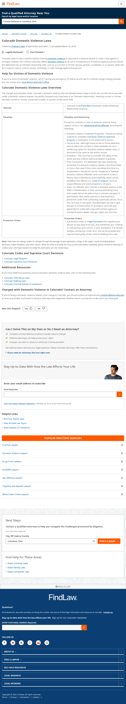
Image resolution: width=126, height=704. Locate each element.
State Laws (33, 34)
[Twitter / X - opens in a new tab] (21, 642)
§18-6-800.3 (86, 105)
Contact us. (108, 612)
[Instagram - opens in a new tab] (29, 642)
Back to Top (64, 586)
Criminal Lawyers (10, 445)
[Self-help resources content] (121, 667)
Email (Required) (11, 389)
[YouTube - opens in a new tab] (12, 642)
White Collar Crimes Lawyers (15, 494)
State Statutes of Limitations (17, 427)
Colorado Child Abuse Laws (17, 277)
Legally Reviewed (14, 52)
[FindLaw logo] (14, 4)
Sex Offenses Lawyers (12, 478)
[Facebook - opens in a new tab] (4, 642)
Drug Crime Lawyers (11, 461)
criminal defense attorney (112, 295)
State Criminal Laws (18, 563)
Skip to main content (63, 2)
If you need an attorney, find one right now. (28, 352)
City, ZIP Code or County (17, 536)
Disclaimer (24, 697)
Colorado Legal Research (15, 258)
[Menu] (3, 3)
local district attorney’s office (35, 82)
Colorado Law (46, 34)
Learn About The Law (18, 34)
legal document (95, 221)
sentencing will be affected (96, 125)
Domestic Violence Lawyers (15, 453)
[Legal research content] (121, 675)
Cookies (36, 697)
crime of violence (100, 180)
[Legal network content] (121, 683)
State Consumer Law (18, 571)
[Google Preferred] (46, 642)
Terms (4, 697)
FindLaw (5, 34)
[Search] (121, 4)
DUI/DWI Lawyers (10, 469)
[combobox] (51, 541)
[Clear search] (94, 541)
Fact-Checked (37, 52)
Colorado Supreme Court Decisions (20, 261)
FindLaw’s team (18, 46)
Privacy (13, 697)
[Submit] (119, 394)
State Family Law (16, 567)
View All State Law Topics (15, 423)
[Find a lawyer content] (121, 659)
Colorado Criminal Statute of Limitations (23, 284)
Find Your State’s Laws (14, 419)
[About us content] (121, 651)
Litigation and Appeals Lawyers (16, 486)
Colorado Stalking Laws (15, 281)
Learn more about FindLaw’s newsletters (19, 403)
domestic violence (56, 58)
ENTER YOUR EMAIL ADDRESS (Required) (19, 622)
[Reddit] (38, 642)
